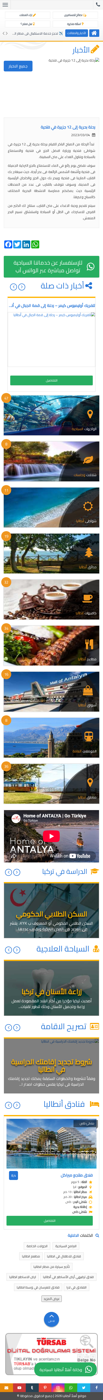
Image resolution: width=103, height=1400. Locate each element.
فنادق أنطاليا (66, 1104)
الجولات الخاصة (37, 1246)
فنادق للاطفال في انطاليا (64, 1256)
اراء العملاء (26, 14)
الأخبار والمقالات (76, 33)
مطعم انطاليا (31, 1256)
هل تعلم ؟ (27, 23)
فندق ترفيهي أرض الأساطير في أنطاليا (68, 1277)
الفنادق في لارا (76, 1287)
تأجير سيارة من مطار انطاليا (52, 1267)
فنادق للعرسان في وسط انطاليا (38, 1287)
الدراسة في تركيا (65, 871)
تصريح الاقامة (64, 1026)
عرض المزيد (52, 1298)
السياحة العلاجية (63, 948)
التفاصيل (52, 380)
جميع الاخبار (18, 66)
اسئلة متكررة (74, 23)
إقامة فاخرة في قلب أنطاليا (44, 33)
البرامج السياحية (65, 1246)
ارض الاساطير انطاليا (22, 1277)
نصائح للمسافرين (73, 14)
